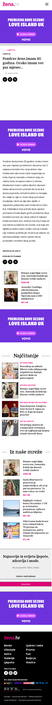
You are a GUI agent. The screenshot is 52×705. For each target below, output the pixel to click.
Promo (30, 650)
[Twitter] (15, 81)
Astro (7, 654)
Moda (8, 645)
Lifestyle (9, 650)
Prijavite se (25, 584)
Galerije (9, 658)
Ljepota (11, 50)
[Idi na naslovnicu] (11, 6)
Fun (28, 654)
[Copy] (5, 81)
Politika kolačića (35, 696)
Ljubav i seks (34, 645)
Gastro (30, 662)
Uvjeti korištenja (10, 700)
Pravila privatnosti (19, 696)
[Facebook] (10, 81)
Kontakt (7, 696)
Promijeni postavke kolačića (30, 700)
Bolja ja (31, 658)
